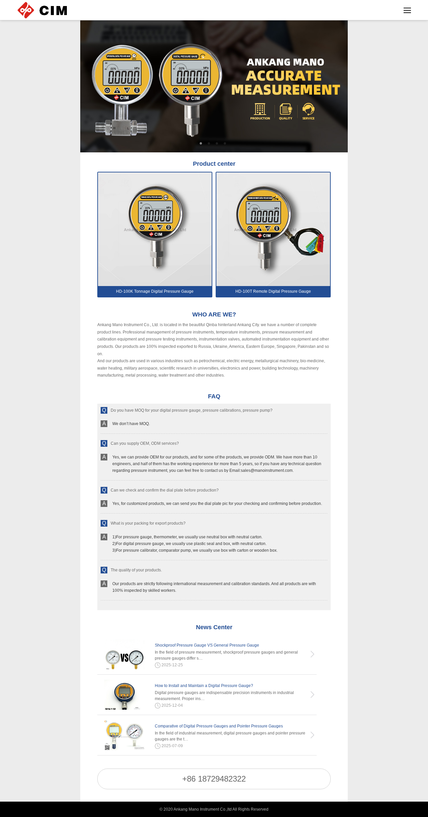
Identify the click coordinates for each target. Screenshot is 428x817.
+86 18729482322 (214, 778)
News (214, 627)
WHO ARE (214, 314)
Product (214, 163)
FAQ (214, 396)
